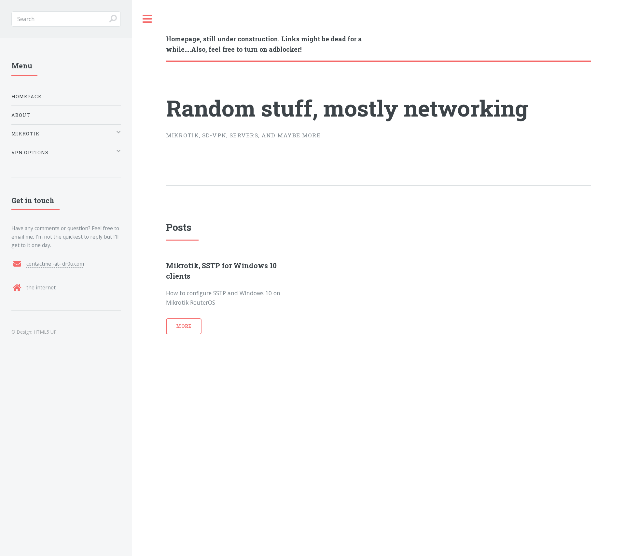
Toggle (147, 19)
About (21, 115)
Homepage (26, 96)
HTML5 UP (45, 332)
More (183, 326)
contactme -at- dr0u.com (55, 263)
